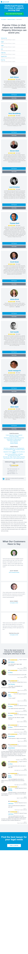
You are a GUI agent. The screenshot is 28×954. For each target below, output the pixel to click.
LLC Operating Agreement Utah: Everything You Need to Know (14, 450)
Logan (2, 45)
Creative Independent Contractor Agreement (14, 435)
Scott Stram (14, 262)
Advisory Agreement (14, 441)
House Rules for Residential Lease (14, 440)
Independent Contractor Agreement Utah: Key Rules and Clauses (14, 452)
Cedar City (3, 52)
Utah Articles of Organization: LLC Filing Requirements (14, 448)
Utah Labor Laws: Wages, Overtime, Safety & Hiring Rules (14, 456)
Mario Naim (14, 407)
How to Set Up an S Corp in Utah (14, 455)
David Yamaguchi (14, 370)
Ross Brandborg (14, 113)
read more (18, 306)
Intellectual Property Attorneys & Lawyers (8, 39)
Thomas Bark (14, 223)
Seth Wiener (14, 77)
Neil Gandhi (14, 332)
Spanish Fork (4, 56)
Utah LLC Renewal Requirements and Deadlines (14, 454)
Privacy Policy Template (14, 436)
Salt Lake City (4, 38)
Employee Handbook (14, 443)
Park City (3, 60)
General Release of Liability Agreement (14, 439)
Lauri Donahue (14, 187)
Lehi (2, 49)
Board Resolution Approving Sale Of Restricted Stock (14, 437)
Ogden (2, 41)
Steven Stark (14, 151)
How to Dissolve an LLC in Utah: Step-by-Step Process (14, 458)
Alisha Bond (14, 299)
